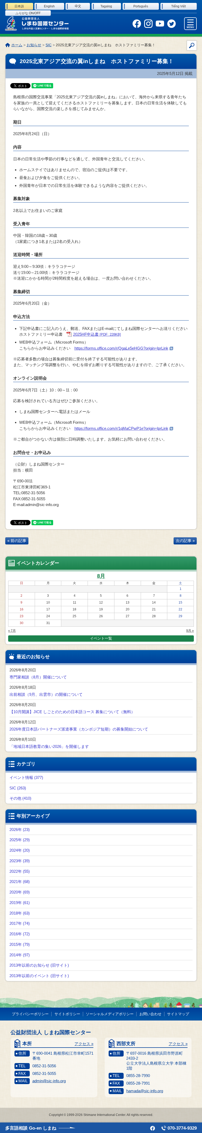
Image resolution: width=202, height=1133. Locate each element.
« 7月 (12, 630)
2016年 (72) (19, 934)
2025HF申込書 (97, 334)
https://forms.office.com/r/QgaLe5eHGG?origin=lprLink (121, 348)
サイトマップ (178, 1014)
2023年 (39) (19, 861)
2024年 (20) (19, 850)
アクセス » (83, 1044)
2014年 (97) (19, 955)
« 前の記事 (16, 540)
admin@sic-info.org (49, 1081)
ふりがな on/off (28, 13)
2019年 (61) (19, 902)
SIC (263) (17, 788)
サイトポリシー (67, 1014)
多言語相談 (30, 1128)
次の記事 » (185, 540)
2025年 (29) (19, 840)
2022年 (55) (19, 871)
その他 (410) (20, 798)
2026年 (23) (19, 829)
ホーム (16, 45)
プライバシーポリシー (30, 1014)
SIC (49, 45)
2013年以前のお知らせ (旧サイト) (39, 965)
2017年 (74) (19, 923)
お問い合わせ (150, 1014)
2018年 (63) (19, 913)
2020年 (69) (19, 892)
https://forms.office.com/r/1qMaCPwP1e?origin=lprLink (121, 428)
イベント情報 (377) (26, 777)
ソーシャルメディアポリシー (110, 1014)
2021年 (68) (19, 881)
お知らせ (34, 45)
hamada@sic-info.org (144, 1091)
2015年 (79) (19, 944)
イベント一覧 (101, 638)
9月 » (190, 630)
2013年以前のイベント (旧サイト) (39, 975)
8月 (101, 576)
